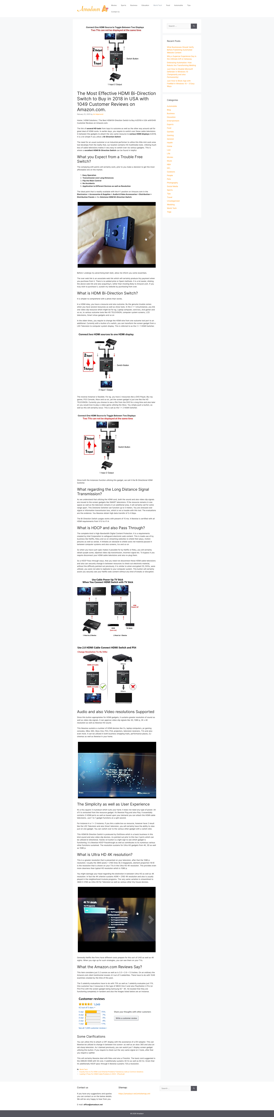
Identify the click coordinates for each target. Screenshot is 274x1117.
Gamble (170, 132)
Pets (169, 179)
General (170, 139)
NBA (169, 164)
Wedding (171, 204)
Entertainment (173, 121)
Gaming (170, 135)
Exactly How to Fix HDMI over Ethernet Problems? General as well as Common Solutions (111, 1072)
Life (168, 153)
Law (169, 150)
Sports (123, 5)
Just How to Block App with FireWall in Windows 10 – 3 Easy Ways (180, 83)
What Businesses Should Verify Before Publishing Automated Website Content (180, 50)
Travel (169, 197)
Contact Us (115, 12)
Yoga (169, 212)
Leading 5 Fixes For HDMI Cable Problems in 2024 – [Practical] (102, 1074)
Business (133, 5)
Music (169, 161)
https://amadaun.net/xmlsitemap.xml (134, 1094)
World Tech (157, 5)
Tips (189, 5)
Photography (172, 183)
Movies (114, 5)
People (170, 175)
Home (169, 146)
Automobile (178, 5)
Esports (170, 124)
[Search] (194, 26)
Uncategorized (173, 201)
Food (168, 5)
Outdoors (171, 172)
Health (170, 143)
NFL (169, 168)
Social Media (172, 186)
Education (145, 5)
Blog (169, 110)
